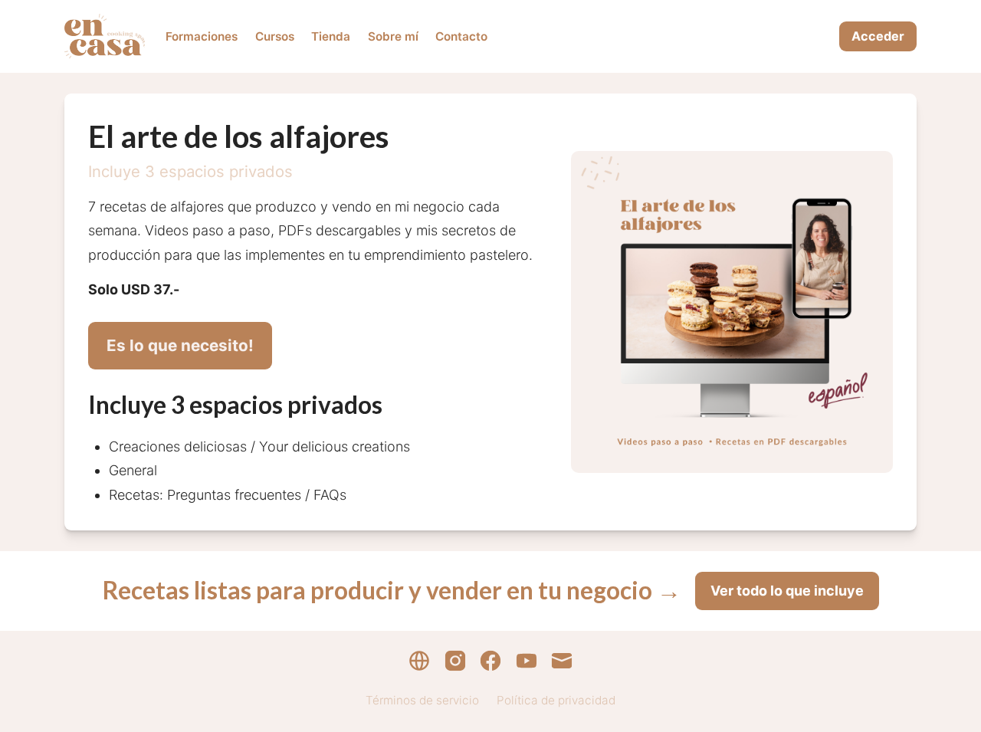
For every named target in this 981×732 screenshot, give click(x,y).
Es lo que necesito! (180, 345)
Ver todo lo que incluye (787, 591)
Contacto (461, 36)
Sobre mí (393, 36)
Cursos (274, 36)
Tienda (330, 36)
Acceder (877, 36)
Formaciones (202, 36)
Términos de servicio (422, 700)
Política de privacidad (556, 700)
